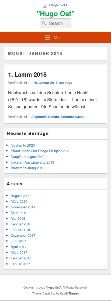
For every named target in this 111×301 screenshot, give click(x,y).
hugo (68, 82)
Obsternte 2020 (23, 145)
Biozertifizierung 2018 (27, 167)
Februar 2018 (21, 223)
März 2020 (19, 201)
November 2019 (23, 206)
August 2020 (20, 195)
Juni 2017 (18, 240)
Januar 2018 (20, 229)
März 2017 (19, 252)
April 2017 (18, 246)
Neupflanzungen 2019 (27, 156)
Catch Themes (69, 293)
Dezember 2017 (23, 235)
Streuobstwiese (73, 116)
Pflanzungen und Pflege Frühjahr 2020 (40, 150)
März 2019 (19, 212)
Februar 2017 (21, 258)
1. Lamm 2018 (27, 74)
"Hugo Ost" (56, 13)
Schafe (53, 116)
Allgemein (39, 116)
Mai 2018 (18, 218)
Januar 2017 (20, 263)
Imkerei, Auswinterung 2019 (32, 162)
